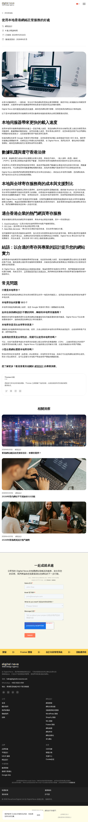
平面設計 (5, 752)
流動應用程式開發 (52, 710)
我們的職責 (6, 710)
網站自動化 (50, 735)
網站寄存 (49, 732)
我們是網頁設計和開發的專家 (29, 269)
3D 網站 (49, 739)
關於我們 (5, 706)
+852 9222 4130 (18, 683)
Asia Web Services (12, 229)
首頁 (3, 703)
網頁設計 (39, 366)
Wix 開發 (49, 721)
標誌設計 (5, 760)
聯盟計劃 (49, 752)
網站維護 (49, 728)
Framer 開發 (50, 724)
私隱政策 (5, 790)
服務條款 (54, 580)
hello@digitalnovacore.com (17, 679)
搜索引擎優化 (6, 771)
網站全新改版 (50, 706)
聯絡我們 (5, 714)
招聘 (3, 717)
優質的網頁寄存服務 (25, 109)
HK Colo (7, 226)
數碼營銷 (5, 768)
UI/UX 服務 (6, 756)
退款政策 (5, 794)
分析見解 (49, 749)
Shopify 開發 (51, 717)
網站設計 (49, 699)
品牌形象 (5, 749)
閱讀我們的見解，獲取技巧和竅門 (44, 811)
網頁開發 (49, 703)
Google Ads (6, 775)
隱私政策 (49, 580)
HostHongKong (11, 224)
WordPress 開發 (52, 714)
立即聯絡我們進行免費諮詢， (36, 271)
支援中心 (49, 756)
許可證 (47, 794)
